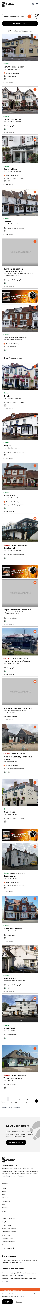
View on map (21, 23)
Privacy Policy (6, 1225)
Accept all (7, 1302)
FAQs (32, 1173)
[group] (20, 47)
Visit (3, 1194)
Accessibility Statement (9, 1228)
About (4, 1191)
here (20, 1262)
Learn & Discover (7, 1218)
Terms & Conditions (8, 1241)
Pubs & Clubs (6, 1198)
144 (31, 1103)
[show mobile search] (33, 4)
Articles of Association (9, 1231)
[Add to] (34, 37)
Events (4, 1204)
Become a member (16, 1142)
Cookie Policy (6, 1235)
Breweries (5, 1207)
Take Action (6, 1201)
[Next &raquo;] (36, 1101)
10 (16, 1103)
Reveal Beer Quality (12, 73)
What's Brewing (7, 1248)
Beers (4, 1211)
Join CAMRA (6, 1188)
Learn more (20, 1296)
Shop (3, 1222)
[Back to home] (8, 4)
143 (25, 1103)
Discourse (5, 1245)
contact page (6, 1176)
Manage (19, 1302)
